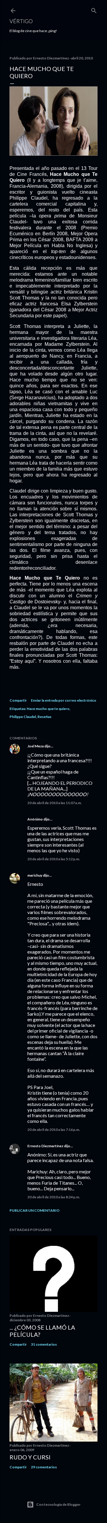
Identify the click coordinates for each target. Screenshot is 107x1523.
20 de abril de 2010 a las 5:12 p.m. (53, 859)
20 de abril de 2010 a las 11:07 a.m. (54, 803)
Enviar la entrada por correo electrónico (63, 700)
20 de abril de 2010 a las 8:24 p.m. (53, 1197)
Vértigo (21, 21)
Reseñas (44, 716)
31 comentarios (44, 1344)
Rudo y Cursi (30, 1457)
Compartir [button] (18, 700)
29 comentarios (44, 1467)
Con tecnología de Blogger (58, 1504)
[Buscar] (93, 9)
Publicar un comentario (34, 1210)
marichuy (34, 875)
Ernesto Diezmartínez (45, 1146)
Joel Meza (35, 746)
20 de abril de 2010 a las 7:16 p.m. (53, 1129)
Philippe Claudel (23, 716)
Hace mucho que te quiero (48, 708)
